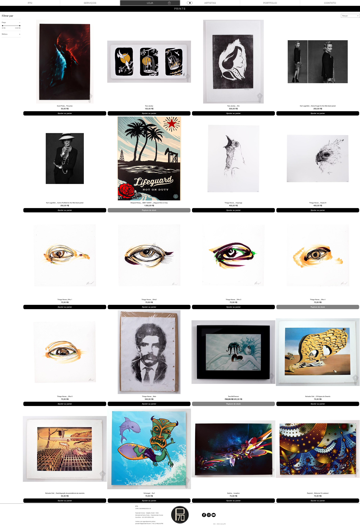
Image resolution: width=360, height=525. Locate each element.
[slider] (2, 26)
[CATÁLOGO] (189, 2)
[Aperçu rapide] (65, 62)
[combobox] (350, 16)
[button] (169, 2)
